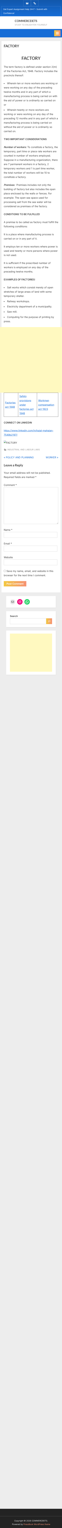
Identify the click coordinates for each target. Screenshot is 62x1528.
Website (8, 557)
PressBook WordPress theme (36, 1524)
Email (8, 543)
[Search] (49, 621)
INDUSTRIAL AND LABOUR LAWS (23, 449)
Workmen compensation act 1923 (46, 405)
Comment (10, 485)
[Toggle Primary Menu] (57, 33)
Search (14, 616)
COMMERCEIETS (26, 21)
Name (8, 529)
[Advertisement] (31, 360)
